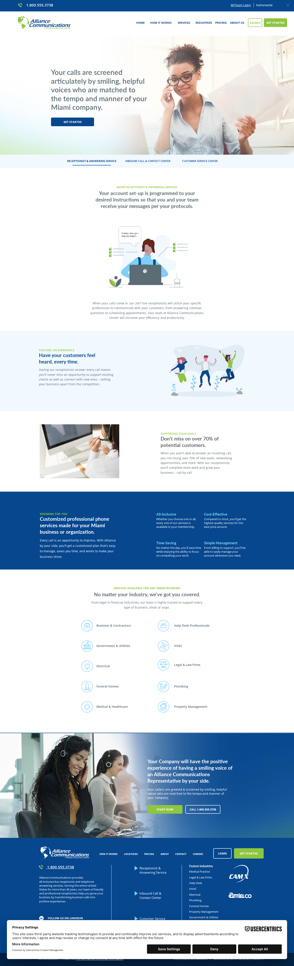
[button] (184, 23)
